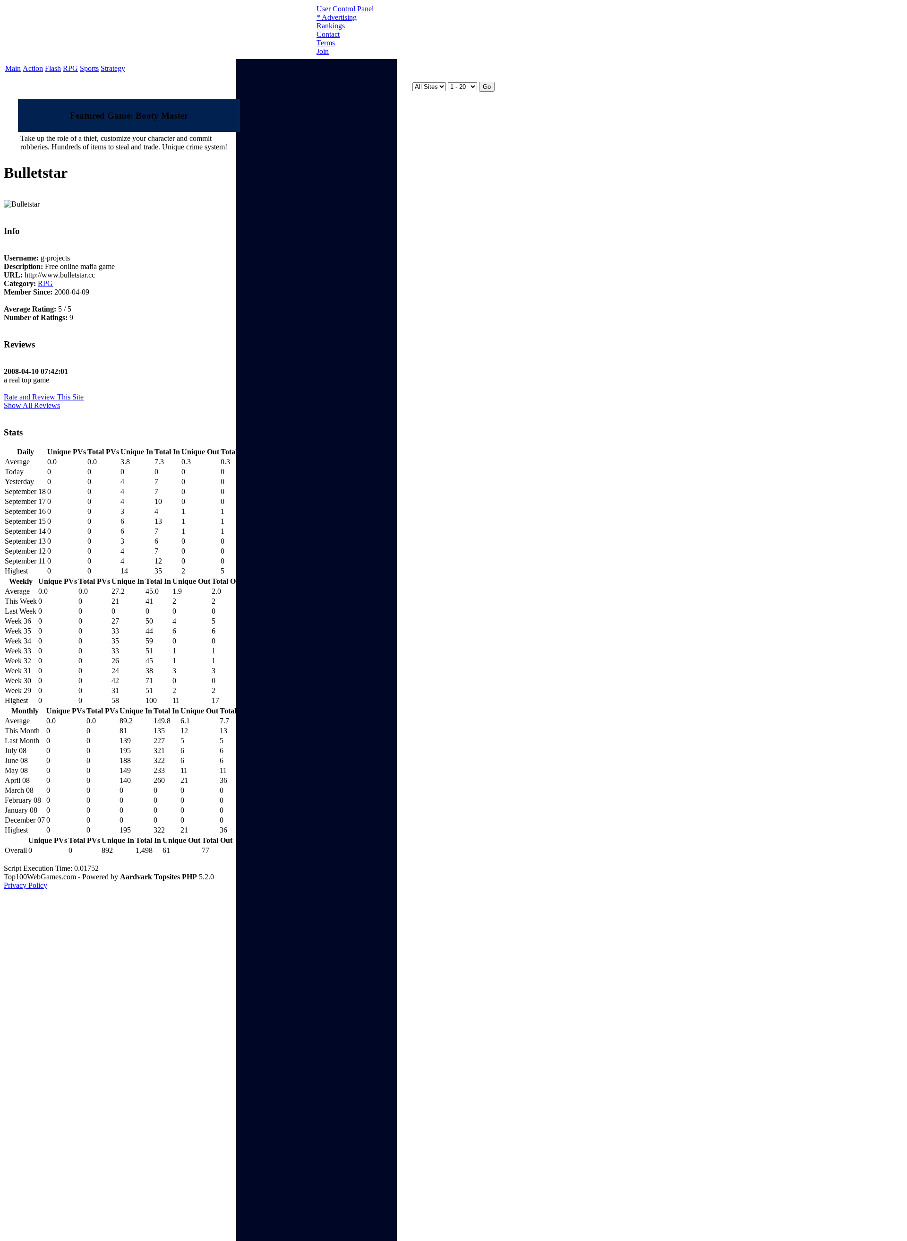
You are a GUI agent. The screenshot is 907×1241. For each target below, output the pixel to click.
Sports (89, 68)
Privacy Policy (25, 885)
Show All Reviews (32, 405)
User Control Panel (345, 9)
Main (13, 68)
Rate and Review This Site (44, 397)
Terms (326, 43)
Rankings (331, 26)
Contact (328, 34)
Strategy (113, 68)
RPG (70, 68)
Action (33, 68)
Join (323, 51)
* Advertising (337, 17)
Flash (53, 68)
